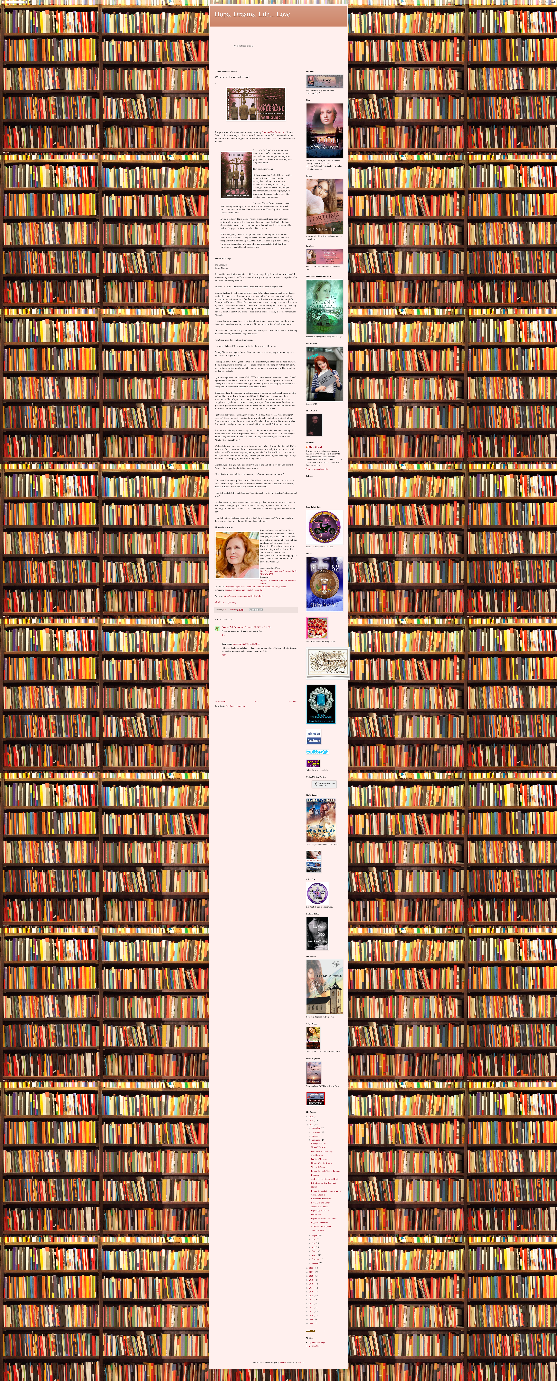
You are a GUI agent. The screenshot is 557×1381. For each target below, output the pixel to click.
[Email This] (250, 609)
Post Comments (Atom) (235, 706)
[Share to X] (256, 609)
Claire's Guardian (318, 1194)
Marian (314, 1186)
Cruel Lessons (317, 1155)
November (316, 1132)
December (316, 1128)
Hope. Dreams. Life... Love (252, 13)
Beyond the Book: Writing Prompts (325, 1171)
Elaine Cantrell (315, 447)
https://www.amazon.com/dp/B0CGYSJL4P (243, 595)
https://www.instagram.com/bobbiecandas (244, 589)
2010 (311, 1315)
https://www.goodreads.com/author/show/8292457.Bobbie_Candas (256, 586)
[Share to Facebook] (259, 609)
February (316, 1259)
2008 (311, 1323)
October (315, 1135)
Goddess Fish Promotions (273, 132)
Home (256, 701)
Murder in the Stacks (319, 1206)
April (314, 1251)
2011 (311, 1311)
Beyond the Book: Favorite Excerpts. (326, 1190)
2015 (311, 1295)
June (314, 1243)
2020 (311, 1275)
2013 (311, 1303)
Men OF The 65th (318, 1147)
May (314, 1247)
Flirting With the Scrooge (321, 1163)
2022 (311, 1268)
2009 (311, 1319)
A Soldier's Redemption (321, 1226)
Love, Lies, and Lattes (320, 1202)
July (314, 1239)
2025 (311, 1116)
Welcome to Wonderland (321, 1198)
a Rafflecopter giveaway (225, 602)
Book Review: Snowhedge (322, 1151)
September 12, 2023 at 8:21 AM (258, 627)
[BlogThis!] (253, 609)
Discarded (315, 1174)
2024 (311, 1120)
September (316, 1139)
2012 (311, 1307)
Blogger (301, 1362)
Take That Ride (317, 1230)
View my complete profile (317, 469)
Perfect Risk (316, 1214)
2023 (311, 1124)
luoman (283, 1362)
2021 (311, 1272)
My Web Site (314, 1346)
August (315, 1235)
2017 (311, 1287)
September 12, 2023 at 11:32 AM (246, 643)
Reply (224, 635)
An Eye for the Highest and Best (324, 1179)
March (315, 1255)
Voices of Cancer (318, 1167)
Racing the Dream (318, 1143)
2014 (311, 1299)
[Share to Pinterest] (261, 609)
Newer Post (220, 701)
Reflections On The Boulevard (323, 1182)
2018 (311, 1283)
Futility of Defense (319, 1159)
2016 (311, 1291)
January (315, 1263)
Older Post (292, 701)
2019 (311, 1279)
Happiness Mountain (319, 1222)
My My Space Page (317, 1342)
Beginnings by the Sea (320, 1210)
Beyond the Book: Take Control (324, 1218)
